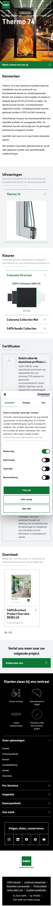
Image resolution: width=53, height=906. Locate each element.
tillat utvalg (26, 499)
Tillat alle (26, 490)
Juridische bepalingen (35, 882)
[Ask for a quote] (39, 5)
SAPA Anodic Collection (21, 328)
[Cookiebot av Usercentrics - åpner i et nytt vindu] (38, 395)
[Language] (24, 5)
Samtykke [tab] (9, 403)
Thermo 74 (13, 194)
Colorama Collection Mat (22, 319)
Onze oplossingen (13, 15)
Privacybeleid (40, 886)
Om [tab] (43, 403)
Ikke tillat (26, 508)
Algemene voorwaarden (18, 886)
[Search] (32, 5)
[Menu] (47, 5)
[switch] (46, 460)
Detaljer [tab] (26, 403)
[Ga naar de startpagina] (6, 6)
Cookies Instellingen (36, 890)
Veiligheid (30, 15)
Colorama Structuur (19, 275)
